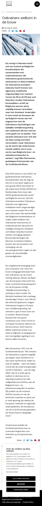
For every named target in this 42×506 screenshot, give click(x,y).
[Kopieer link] (24, 30)
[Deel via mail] (20, 31)
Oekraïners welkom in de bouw (19, 12)
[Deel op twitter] (13, 31)
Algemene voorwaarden (12, 499)
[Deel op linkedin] (16, 31)
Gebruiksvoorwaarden (11, 502)
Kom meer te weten (12, 472)
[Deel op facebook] (9, 31)
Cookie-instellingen (21, 489)
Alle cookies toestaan (21, 478)
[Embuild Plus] (9, 4)
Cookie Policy (28, 502)
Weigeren (21, 484)
